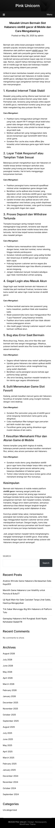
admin (41, 35)
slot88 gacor (37, 50)
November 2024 (10, 782)
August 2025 (9, 727)
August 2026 (9, 653)
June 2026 (8, 665)
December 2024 (10, 776)
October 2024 (9, 788)
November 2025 (10, 708)
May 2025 (7, 745)
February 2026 (10, 690)
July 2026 (7, 659)
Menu (49, 14)
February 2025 (10, 763)
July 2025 (7, 733)
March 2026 (8, 684)
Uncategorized (10, 810)
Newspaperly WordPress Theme (33, 823)
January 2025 (9, 770)
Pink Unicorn (27, 5)
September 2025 (11, 721)
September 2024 (11, 794)
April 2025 (8, 751)
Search (7, 556)
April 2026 (8, 678)
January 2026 (9, 696)
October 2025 (9, 714)
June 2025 (8, 739)
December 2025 (10, 702)
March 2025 (8, 757)
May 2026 (7, 672)
